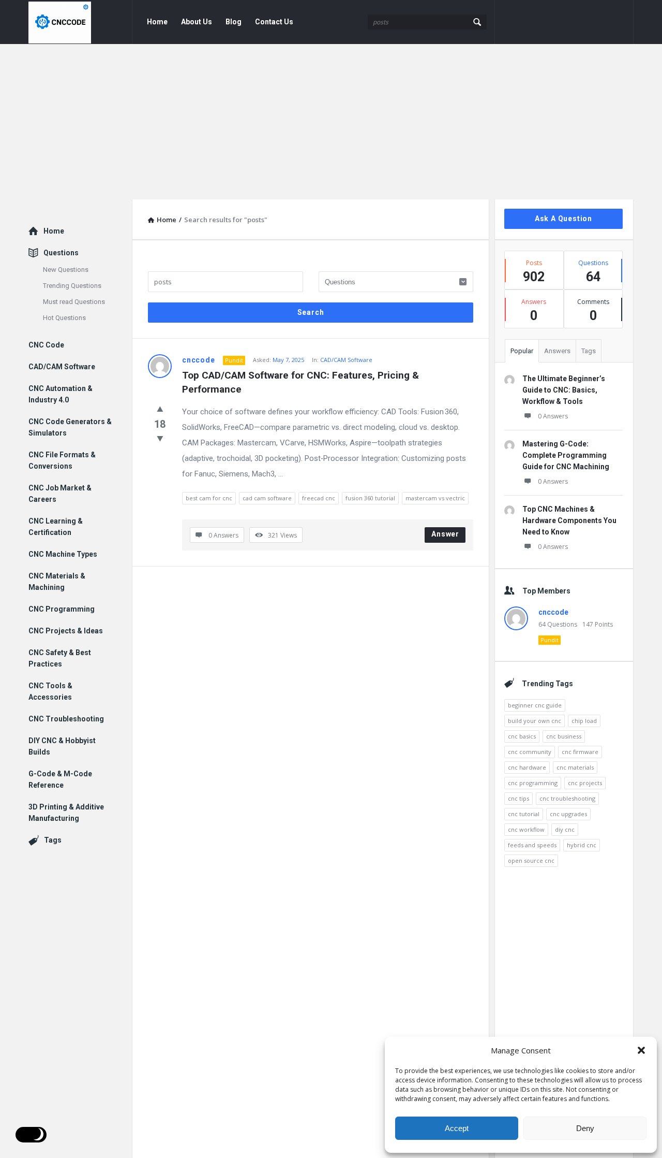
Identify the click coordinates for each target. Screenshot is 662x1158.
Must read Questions (74, 302)
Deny (585, 1128)
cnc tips (518, 798)
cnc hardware (527, 767)
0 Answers (553, 416)
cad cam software (267, 498)
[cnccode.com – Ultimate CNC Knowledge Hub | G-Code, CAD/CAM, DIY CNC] (80, 22)
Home (157, 22)
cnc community (529, 752)
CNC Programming (61, 609)
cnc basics (522, 736)
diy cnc (565, 829)
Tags (588, 351)
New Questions (65, 269)
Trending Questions (72, 286)
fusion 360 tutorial (370, 498)
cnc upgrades (568, 814)
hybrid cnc (581, 845)
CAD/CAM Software (346, 360)
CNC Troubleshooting (66, 719)
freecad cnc (318, 498)
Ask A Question (563, 218)
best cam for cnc (209, 498)
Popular (521, 351)
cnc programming (533, 783)
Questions (61, 253)
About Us (196, 22)
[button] (641, 1050)
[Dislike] (160, 438)
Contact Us (274, 22)
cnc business (563, 736)
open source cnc (531, 860)
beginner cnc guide (535, 705)
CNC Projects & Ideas (65, 631)
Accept (457, 1128)
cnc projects (585, 783)
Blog (233, 22)
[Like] (160, 408)
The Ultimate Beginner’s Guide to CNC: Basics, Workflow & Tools (563, 390)
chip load (584, 721)
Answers (557, 351)
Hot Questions (64, 318)
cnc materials (575, 767)
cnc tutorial (523, 814)
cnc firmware (580, 752)
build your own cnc (534, 721)
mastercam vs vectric (435, 498)
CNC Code (46, 345)
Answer (445, 534)
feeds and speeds (532, 845)
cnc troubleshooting (567, 798)
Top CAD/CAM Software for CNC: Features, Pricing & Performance (302, 382)
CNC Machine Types (62, 554)
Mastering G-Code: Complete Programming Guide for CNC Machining (565, 455)
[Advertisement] (331, 121)
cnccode (198, 360)
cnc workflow (526, 829)
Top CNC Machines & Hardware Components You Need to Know (569, 520)
